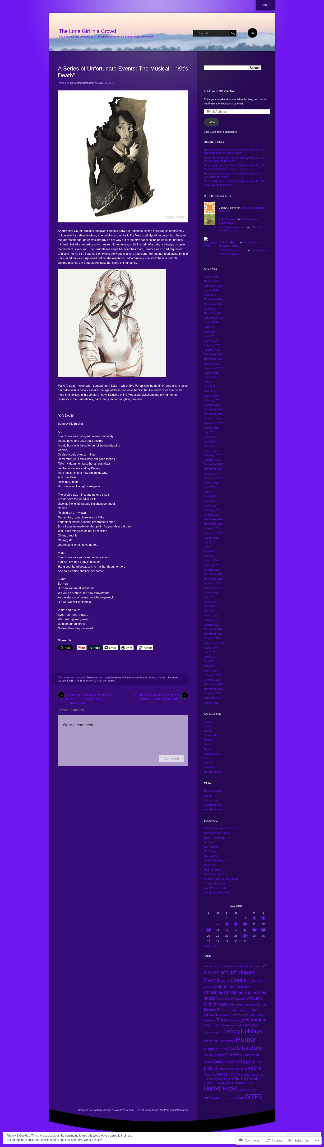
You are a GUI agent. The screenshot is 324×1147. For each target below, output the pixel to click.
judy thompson (227, 219)
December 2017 (213, 464)
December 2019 (213, 354)
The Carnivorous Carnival (219, 1078)
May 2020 (209, 331)
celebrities (224, 986)
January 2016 (212, 569)
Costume (254, 998)
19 (263, 929)
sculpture (247, 1074)
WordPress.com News (217, 892)
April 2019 (209, 391)
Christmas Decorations (231, 998)
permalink (108, 680)
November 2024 (213, 299)
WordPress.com (213, 809)
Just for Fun (211, 735)
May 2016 (209, 551)
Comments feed (213, 804)
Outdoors (220, 1061)
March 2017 (211, 505)
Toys (242, 1082)
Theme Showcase (214, 883)
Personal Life (211, 753)
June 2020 (210, 326)
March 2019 (211, 395)
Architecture (249, 966)
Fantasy (210, 1020)
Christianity (242, 986)
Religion (241, 1069)
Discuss (208, 842)
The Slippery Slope (225, 1083)
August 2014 (211, 647)
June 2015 (210, 601)
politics (211, 1068)
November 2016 (213, 523)
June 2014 (210, 656)
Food (222, 1019)
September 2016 (213, 533)
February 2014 (212, 675)
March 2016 (211, 560)
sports (259, 1074)
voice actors (228, 1097)
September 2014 (213, 643)
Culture (208, 721)
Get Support (211, 856)
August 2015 (211, 592)
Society (208, 763)
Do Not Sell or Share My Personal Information (162, 1110)
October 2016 (212, 528)
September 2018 (213, 423)
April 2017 (209, 501)
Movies (208, 739)
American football (231, 966)
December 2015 (213, 574)
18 (254, 929)
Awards (226, 981)
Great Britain (212, 1025)
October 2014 (212, 638)
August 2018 (211, 427)
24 (245, 935)
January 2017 (212, 514)
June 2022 (210, 308)
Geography (234, 1020)
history (231, 1031)
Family (260, 1015)
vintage (210, 1097)
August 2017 (211, 482)
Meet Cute (210, 865)
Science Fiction (227, 1074)
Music (207, 744)
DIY (221, 1009)
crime (221, 1004)
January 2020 (212, 349)
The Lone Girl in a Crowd (87, 31)
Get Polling (210, 851)
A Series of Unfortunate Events (130, 677)
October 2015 (212, 583)
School (208, 1074)
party (250, 1061)
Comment (171, 758)
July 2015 (209, 597)
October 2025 (212, 281)
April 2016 (209, 556)
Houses (230, 1040)
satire (70, 680)
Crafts (210, 1003)
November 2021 (213, 313)
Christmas (213, 992)
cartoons (255, 980)
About (265, 5)
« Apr (207, 946)
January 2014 (212, 679)
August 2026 (211, 276)
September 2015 (213, 588)
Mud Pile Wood (212, 869)
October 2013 (212, 693)
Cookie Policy (93, 1140)
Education (211, 1015)
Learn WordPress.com (217, 860)
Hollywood (211, 1040)
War (241, 1098)
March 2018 (211, 450)
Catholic (208, 987)
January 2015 (212, 624)
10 (245, 924)
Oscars (208, 1061)
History (208, 730)
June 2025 (210, 294)
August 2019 (211, 372)
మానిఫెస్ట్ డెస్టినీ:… (228, 242)
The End (80, 680)
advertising (212, 966)
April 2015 (209, 611)
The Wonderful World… (232, 250)
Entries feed (211, 800)
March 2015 (211, 615)
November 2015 (213, 579)
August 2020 (211, 322)
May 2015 (209, 606)
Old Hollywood (249, 1054)
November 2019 (213, 358)
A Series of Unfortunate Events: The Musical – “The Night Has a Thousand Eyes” (89, 696)
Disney (210, 1010)
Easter (252, 1010)
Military (208, 1055)
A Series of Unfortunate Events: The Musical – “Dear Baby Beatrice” (157, 696)
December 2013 (213, 684)
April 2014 (209, 665)
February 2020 (212, 345)
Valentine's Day (247, 1089)
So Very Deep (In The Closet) (221, 878)
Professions (227, 1069)
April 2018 (209, 446)
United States (221, 1088)
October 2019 (212, 363)
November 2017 (213, 468)
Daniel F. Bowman (214, 837)
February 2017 (212, 510)
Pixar (259, 1061)
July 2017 (209, 487)
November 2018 (213, 414)
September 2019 (213, 368)
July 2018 (209, 432)
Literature (172, 677)
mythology (220, 1054)
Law (232, 1048)
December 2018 (213, 409)
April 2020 (209, 336)
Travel (249, 1083)
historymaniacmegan (82, 82)
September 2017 (213, 478)
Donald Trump (236, 1010)
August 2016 (211, 537)
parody (62, 680)
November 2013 (213, 688)
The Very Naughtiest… (232, 227)
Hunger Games (215, 1049)
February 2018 (212, 455)
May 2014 (209, 661)
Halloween (251, 1025)
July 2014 (209, 652)
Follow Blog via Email (220, 91)
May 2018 (209, 441)
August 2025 (211, 290)
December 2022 (213, 304)
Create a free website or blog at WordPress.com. (106, 1110)
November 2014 (213, 633)
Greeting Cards (232, 1025)
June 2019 (210, 382)
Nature (208, 749)
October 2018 (212, 418)
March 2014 (211, 670)
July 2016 (209, 542)
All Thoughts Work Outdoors (220, 828)
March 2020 (211, 340)
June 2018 (210, 436)
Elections (223, 1015)
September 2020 (213, 317)
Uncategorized (212, 772)
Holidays (251, 1031)
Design (261, 1004)
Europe (235, 1015)
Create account (213, 791)
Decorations (246, 1004)
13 (208, 929)
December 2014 (213, 629)
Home (221, 1040)
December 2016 (213, 519)
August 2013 (211, 702)
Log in (207, 795)
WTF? (254, 1096)
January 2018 (212, 459)
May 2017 (209, 496)
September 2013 (213, 697)
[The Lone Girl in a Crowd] (162, 32)
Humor (161, 677)
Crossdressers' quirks (217, 833)
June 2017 (210, 491)
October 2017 (212, 473)
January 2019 (212, 404)
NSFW (233, 1054)
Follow (211, 122)
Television (92, 677)
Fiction (208, 726)
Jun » (215, 946)
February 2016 (212, 565)
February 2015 (212, 620)
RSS (262, 33)
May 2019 (209, 386)
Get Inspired (211, 846)
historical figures (213, 1032)
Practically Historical (215, 874)
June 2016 (210, 546)
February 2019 (212, 400)
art (260, 966)
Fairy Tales (248, 1015)
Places (208, 758)
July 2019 (209, 377)
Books (152, 677)
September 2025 (213, 285)
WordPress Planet (214, 888)
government (254, 1019)
